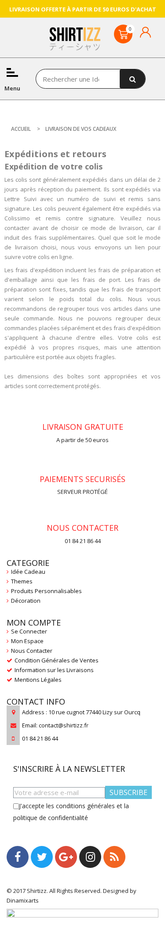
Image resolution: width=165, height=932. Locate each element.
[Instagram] (90, 857)
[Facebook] (18, 857)
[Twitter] (42, 857)
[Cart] (123, 34)
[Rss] (114, 857)
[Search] (133, 78)
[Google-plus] (66, 857)
